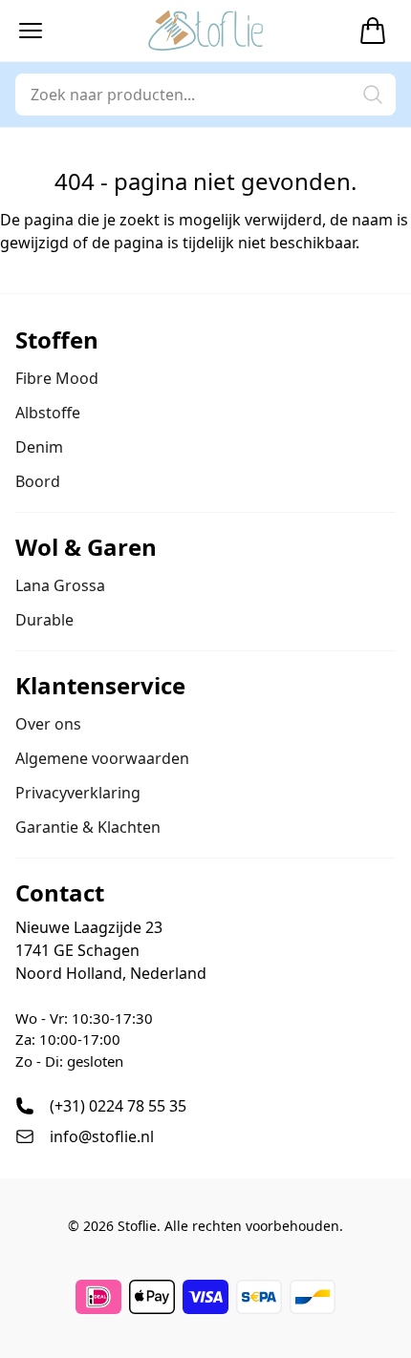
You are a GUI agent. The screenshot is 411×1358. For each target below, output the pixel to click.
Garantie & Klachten (88, 827)
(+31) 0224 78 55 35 (118, 1105)
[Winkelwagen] (372, 30)
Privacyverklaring (78, 792)
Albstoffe (47, 412)
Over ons (48, 723)
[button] (30, 30)
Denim (39, 446)
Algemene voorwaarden (102, 758)
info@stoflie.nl (102, 1136)
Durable (44, 619)
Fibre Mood (56, 378)
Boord (37, 481)
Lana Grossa (60, 585)
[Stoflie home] (205, 31)
